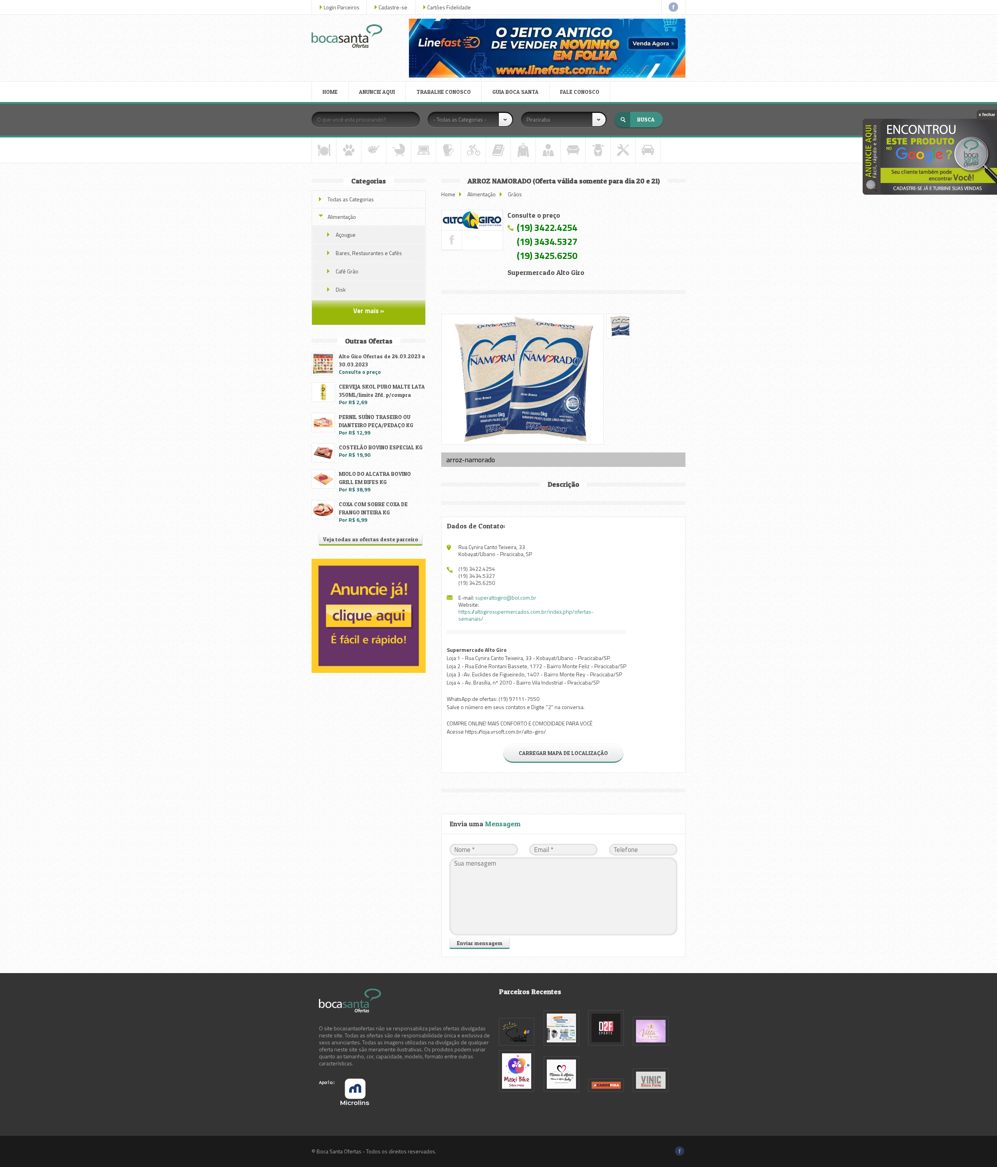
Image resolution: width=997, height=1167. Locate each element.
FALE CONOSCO (579, 91)
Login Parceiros (341, 7)
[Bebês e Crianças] (398, 150)
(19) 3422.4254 (547, 227)
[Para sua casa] (573, 150)
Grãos (515, 194)
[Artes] (373, 150)
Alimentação (481, 194)
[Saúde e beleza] (598, 150)
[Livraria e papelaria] (498, 150)
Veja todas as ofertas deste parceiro (370, 539)
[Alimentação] (324, 150)
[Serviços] (623, 150)
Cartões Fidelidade (449, 7)
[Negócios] (548, 150)
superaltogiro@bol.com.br (505, 597)
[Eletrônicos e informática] (423, 150)
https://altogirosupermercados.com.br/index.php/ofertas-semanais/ (526, 615)
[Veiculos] (648, 150)
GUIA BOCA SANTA (515, 91)
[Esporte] (473, 150)
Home (448, 194)
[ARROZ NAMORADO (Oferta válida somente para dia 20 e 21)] (472, 220)
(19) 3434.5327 (547, 241)
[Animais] (348, 150)
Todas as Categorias (351, 199)
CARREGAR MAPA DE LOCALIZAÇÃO (563, 753)
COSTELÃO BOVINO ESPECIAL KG (381, 447)
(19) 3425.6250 (547, 255)
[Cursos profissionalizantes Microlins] (344, 1103)
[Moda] (523, 150)
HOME (330, 91)
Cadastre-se (393, 7)
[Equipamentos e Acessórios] (448, 150)
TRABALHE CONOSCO (443, 91)
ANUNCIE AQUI (377, 91)
